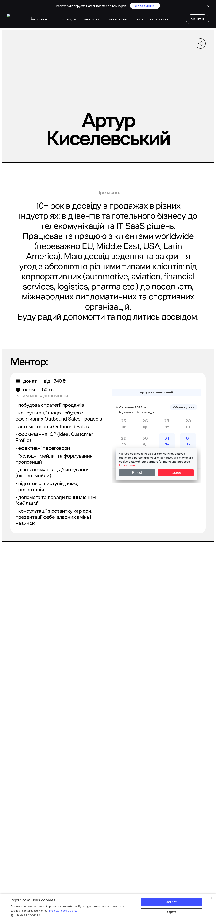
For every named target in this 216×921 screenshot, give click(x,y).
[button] (73, 915)
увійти (197, 19)
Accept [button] (171, 902)
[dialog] (108, 907)
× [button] (211, 898)
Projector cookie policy (63, 910)
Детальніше (145, 6)
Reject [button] (171, 912)
